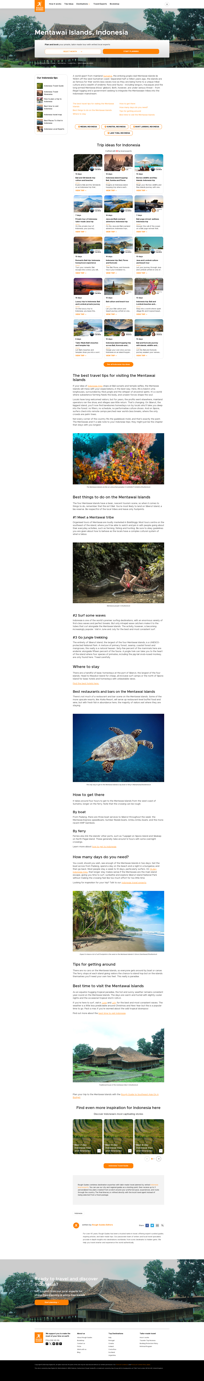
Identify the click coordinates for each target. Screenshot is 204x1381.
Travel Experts (100, 4)
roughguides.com (42, 63)
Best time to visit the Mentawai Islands (137, 115)
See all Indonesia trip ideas (118, 364)
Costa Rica (112, 1349)
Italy (109, 1337)
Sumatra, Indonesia (116, 127)
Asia (53, 63)
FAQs (79, 1346)
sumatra (72, 63)
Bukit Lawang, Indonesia (147, 127)
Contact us (81, 1343)
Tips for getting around (130, 111)
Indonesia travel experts (134, 883)
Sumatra (107, 76)
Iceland (111, 1346)
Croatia (111, 1343)
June (104, 1003)
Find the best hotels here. (86, 683)
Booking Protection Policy (149, 1343)
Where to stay (79, 114)
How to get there (127, 104)
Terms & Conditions (122, 1364)
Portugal (111, 1340)
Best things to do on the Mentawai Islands (92, 110)
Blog (78, 1352)
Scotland (111, 1352)
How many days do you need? (133, 107)
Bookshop (114, 4)
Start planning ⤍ (52, 1302)
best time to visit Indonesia (112, 1013)
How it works (55, 4)
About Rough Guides (84, 1337)
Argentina (112, 1355)
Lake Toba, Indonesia (120, 133)
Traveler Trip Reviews (148, 1340)
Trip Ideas (68, 4)
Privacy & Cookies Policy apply (140, 1364)
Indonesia (62, 63)
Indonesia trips (95, 386)
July (114, 1003)
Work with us (81, 1349)
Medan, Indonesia (88, 127)
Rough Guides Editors (102, 1225)
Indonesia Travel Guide (118, 1166)
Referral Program (146, 1346)
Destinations (82, 4)
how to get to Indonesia (104, 847)
